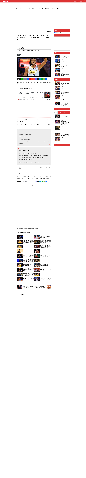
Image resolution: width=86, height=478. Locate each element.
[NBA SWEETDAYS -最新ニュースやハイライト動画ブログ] (6, 1)
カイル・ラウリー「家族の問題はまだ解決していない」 (45, 237)
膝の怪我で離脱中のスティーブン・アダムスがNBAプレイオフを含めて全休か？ (28, 251)
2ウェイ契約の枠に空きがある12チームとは (65, 75)
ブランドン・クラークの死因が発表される (65, 84)
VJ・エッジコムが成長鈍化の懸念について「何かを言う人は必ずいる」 (65, 117)
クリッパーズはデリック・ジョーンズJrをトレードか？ (65, 57)
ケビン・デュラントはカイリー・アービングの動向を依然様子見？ (45, 265)
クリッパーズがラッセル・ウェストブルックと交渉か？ (28, 246)
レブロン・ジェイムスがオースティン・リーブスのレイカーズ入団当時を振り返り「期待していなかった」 (28, 241)
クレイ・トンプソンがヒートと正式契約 (65, 70)
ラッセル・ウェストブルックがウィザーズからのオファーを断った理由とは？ (65, 104)
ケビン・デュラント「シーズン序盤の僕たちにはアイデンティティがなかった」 (28, 237)
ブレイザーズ (32, 228)
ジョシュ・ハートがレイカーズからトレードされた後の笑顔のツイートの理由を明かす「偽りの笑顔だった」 (45, 251)
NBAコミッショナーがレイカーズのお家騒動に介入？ (65, 61)
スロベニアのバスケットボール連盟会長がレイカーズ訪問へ (65, 140)
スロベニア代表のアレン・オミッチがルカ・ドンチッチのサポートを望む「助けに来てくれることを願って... (65, 123)
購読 (19, 54)
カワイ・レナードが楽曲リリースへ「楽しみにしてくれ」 (65, 135)
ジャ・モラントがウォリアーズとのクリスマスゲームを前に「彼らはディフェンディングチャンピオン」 (45, 241)
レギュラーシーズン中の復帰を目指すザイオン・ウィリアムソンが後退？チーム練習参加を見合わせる (45, 246)
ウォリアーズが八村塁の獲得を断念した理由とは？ (65, 93)
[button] (84, 1)
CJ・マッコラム (21, 228)
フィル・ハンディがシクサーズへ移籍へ (65, 88)
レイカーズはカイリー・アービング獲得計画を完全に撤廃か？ (45, 260)
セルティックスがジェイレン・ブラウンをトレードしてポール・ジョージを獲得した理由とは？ (65, 98)
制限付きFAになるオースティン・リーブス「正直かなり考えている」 (28, 265)
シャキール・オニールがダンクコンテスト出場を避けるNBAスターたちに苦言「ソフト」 (65, 129)
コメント (19, 226)
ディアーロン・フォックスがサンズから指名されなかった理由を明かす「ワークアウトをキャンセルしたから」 (28, 260)
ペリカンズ (36, 228)
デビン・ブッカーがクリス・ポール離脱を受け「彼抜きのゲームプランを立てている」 (28, 269)
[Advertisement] (43, 20)
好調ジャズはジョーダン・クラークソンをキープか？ (45, 270)
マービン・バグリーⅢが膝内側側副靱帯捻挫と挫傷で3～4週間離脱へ (28, 256)
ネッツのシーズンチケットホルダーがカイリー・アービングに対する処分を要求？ (45, 279)
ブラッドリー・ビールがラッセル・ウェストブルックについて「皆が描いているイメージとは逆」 (28, 274)
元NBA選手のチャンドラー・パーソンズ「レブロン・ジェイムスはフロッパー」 (28, 279)
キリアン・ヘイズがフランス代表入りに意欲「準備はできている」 (45, 256)
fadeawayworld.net (44, 124)
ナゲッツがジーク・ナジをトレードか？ (65, 66)
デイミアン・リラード (27, 228)
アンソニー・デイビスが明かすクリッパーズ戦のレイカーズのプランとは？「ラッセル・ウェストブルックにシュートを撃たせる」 (45, 274)
